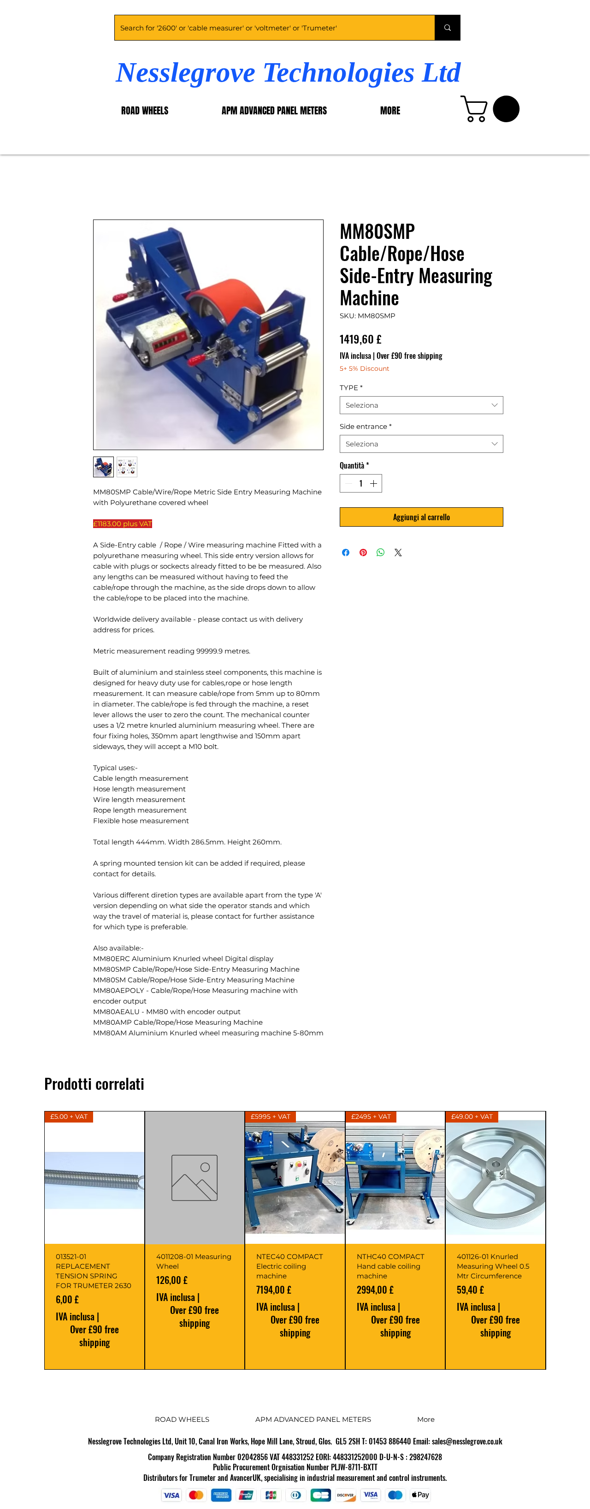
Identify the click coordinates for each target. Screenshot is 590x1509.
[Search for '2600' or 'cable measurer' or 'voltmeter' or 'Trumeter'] (447, 27)
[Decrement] (347, 483)
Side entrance (366, 426)
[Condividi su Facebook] (345, 552)
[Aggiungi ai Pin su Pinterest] (363, 552)
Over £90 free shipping (409, 356)
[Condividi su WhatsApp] (380, 552)
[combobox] (421, 405)
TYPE (351, 387)
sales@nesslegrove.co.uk (467, 1441)
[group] (295, 1240)
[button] (493, 108)
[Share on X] (398, 552)
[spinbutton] (361, 483)
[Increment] (374, 483)
